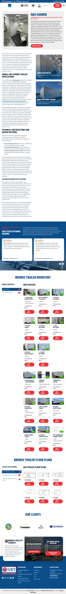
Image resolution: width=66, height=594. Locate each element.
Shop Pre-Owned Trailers (53, 553)
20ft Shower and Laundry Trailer (58, 435)
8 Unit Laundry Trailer (29, 435)
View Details (28, 311)
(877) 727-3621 (59, 1)
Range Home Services (47, 590)
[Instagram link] (5, 578)
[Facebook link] (3, 578)
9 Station (41, 480)
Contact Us (36, 570)
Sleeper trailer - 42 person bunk (29, 381)
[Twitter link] (8, 578)
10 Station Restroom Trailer (42, 326)
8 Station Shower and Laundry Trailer (29, 407)
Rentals (20, 576)
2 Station (41, 498)
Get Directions (54, 575)
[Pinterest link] (13, 578)
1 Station (55, 498)
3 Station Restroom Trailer (42, 353)
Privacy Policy (31, 590)
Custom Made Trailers (23, 578)
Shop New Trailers (34, 551)
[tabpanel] (43, 368)
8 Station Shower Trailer (43, 435)
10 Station (28, 480)
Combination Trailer (56, 381)
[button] (49, 67)
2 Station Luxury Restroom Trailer (27, 326)
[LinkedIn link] (10, 578)
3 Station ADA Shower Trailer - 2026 (29, 298)
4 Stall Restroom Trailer (56, 326)
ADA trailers (16, 80)
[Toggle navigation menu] (64, 5)
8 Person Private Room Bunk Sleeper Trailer (57, 407)
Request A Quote (57, 5)
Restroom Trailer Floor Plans (25, 574)
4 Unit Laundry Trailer (43, 407)
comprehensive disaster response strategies (14, 101)
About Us (36, 572)
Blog (35, 574)
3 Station (27, 498)
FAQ (35, 577)
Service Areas (37, 579)
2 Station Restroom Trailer (56, 298)
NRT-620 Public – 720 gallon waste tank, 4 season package (44, 298)
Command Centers (41, 381)
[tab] (11, 289)
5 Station (55, 480)
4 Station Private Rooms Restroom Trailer (29, 353)
